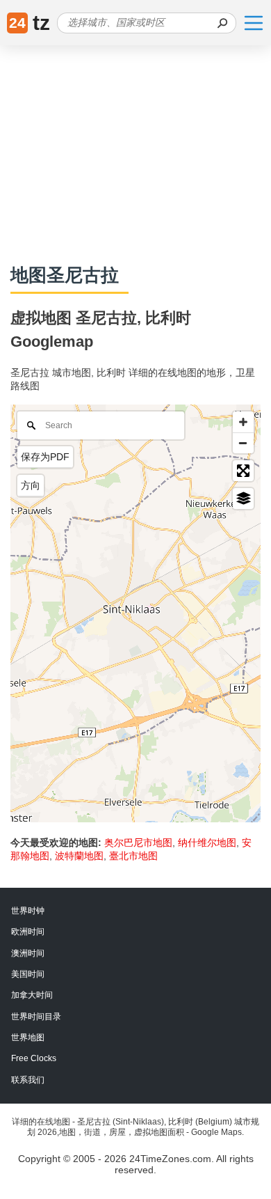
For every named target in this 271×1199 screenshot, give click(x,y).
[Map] (135, 613)
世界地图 (27, 1037)
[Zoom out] (243, 442)
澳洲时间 (27, 953)
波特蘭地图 (79, 855)
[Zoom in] (243, 422)
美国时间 (27, 974)
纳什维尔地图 (207, 842)
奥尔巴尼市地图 (138, 842)
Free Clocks (33, 1058)
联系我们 (27, 1080)
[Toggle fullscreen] (243, 470)
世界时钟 (27, 911)
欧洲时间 (27, 932)
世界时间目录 (36, 1016)
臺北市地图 (133, 855)
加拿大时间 (32, 995)
